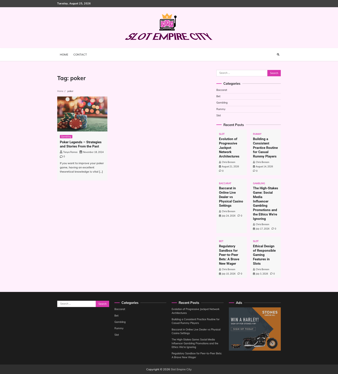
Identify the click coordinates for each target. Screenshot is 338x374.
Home (64, 54)
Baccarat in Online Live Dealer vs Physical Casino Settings (231, 197)
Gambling (66, 136)
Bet (218, 96)
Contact (80, 54)
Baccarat (221, 90)
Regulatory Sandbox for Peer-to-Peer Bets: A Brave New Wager (229, 255)
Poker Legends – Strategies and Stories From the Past (81, 144)
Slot (218, 115)
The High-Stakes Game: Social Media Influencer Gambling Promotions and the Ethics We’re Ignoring (265, 203)
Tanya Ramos (70, 152)
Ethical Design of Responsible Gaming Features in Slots (264, 255)
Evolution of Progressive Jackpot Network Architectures (229, 147)
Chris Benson (228, 162)
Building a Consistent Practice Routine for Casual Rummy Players (265, 147)
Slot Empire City (181, 369)
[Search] (278, 54)
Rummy (221, 109)
